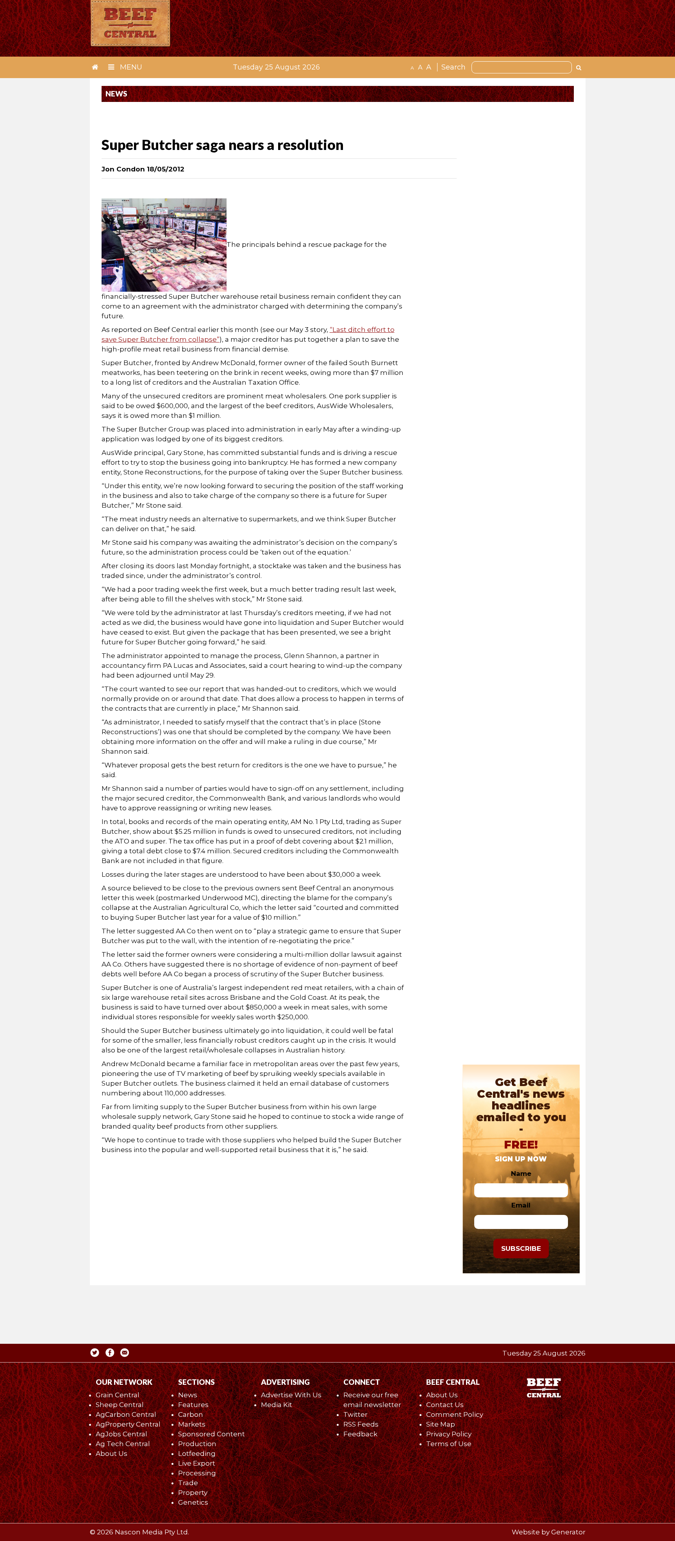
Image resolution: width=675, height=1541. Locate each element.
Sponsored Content (211, 1434)
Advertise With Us (291, 1395)
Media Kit (276, 1405)
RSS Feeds (361, 1424)
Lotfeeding (197, 1453)
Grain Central (117, 1395)
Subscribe (521, 1248)
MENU (130, 67)
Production (197, 1444)
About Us (111, 1453)
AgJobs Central (121, 1434)
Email (520, 1205)
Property (192, 1492)
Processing (197, 1473)
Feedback (360, 1434)
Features (193, 1405)
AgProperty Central (128, 1424)
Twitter (355, 1414)
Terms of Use (448, 1444)
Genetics (193, 1502)
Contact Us (445, 1405)
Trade (188, 1483)
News (187, 1395)
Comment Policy (454, 1414)
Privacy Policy (448, 1434)
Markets (191, 1424)
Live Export (196, 1463)
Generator (568, 1532)
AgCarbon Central (126, 1414)
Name (521, 1173)
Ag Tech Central (123, 1444)
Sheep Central (120, 1405)
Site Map (440, 1424)
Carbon (190, 1414)
